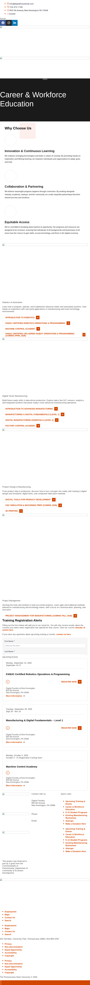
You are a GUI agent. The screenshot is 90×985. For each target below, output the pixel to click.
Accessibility (11, 953)
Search (8, 920)
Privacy (8, 944)
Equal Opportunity (13, 950)
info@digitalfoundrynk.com (44, 823)
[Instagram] (9, 23)
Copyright (9, 956)
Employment (10, 912)
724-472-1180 (44, 814)
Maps (7, 915)
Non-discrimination (14, 947)
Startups (69, 821)
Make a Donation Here (76, 824)
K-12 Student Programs (76, 812)
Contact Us (10, 917)
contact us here (63, 634)
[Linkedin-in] (15, 23)
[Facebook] (3, 23)
